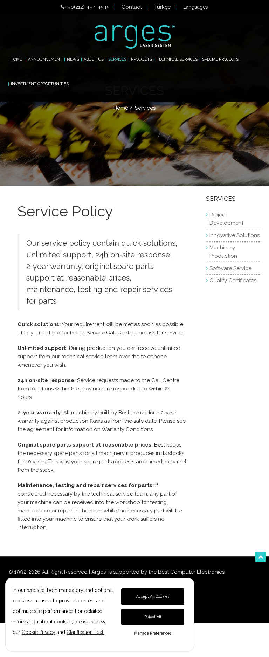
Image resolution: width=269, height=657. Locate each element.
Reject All (152, 617)
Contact (132, 7)
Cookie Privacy (38, 632)
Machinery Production (223, 251)
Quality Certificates (232, 280)
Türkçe (162, 7)
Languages (195, 7)
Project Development (226, 219)
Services (117, 59)
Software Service (230, 268)
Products (141, 59)
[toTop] (260, 557)
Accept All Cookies (152, 596)
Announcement (45, 59)
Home (16, 59)
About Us (94, 59)
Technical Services (177, 59)
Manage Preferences (152, 633)
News (73, 59)
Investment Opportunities (40, 84)
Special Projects (220, 59)
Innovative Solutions (234, 235)
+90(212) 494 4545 (87, 7)
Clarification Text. (85, 632)
